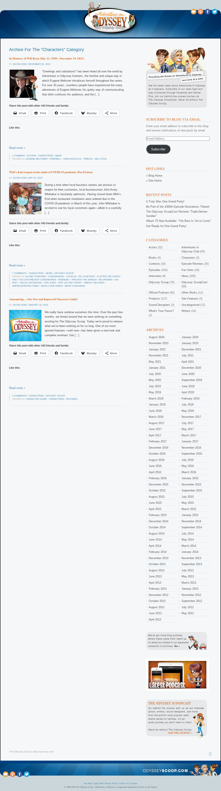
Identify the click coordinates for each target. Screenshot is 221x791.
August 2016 (156, 460)
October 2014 (157, 527)
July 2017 (188, 423)
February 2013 (158, 588)
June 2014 (155, 539)
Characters (45, 155)
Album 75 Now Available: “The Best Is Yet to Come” (178, 220)
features (71, 399)
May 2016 (188, 466)
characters (56, 399)
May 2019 (155, 392)
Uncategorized (190, 304)
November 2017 (191, 416)
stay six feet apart (70, 282)
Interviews (155, 276)
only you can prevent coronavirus (34, 279)
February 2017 (158, 441)
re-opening (106, 279)
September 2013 (192, 564)
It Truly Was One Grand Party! (165, 201)
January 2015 (190, 515)
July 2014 (188, 533)
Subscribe (158, 149)
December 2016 (158, 447)
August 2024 (156, 337)
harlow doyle (72, 159)
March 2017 (189, 435)
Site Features (190, 298)
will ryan (100, 159)
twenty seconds (94, 282)
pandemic (63, 279)
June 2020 (188, 374)
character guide (36, 399)
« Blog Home (154, 175)
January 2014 (190, 551)
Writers (186, 310)
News (58, 155)
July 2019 (155, 386)
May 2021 (155, 361)
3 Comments (19, 396)
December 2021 (191, 349)
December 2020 (191, 367)
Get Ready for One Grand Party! (166, 226)
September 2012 (192, 601)
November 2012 (191, 595)
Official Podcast (159, 292)
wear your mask (75, 286)
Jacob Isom (19, 64)
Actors (31, 155)
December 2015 (158, 484)
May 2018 (188, 410)
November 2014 (191, 521)
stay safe (50, 282)
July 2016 (188, 460)
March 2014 (189, 545)
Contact (134, 783)
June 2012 (155, 613)
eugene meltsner (36, 159)
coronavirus (56, 276)
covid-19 (71, 276)
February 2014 (158, 551)
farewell (55, 159)
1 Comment (18, 155)
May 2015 (188, 502)
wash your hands (52, 286)
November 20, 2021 (39, 64)
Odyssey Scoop (64, 273)
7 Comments (19, 273)
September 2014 (192, 527)
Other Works (189, 292)
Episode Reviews (192, 263)
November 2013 (191, 558)
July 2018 (188, 404)
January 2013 (190, 588)
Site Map (88, 783)
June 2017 (155, 429)
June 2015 (155, 502)
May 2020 (155, 380)
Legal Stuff (98, 783)
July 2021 (188, 355)
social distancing (31, 282)
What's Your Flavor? (161, 310)
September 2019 (192, 380)
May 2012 (188, 613)
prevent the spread (84, 279)
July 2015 (188, 496)
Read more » (17, 147)
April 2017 (155, 435)
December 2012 (158, 595)
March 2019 (156, 398)
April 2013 (155, 582)
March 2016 (189, 472)
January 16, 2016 (38, 305)
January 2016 (190, 478)
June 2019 (188, 386)
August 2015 (156, 496)
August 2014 (156, 533)
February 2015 (158, 515)
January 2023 (190, 343)
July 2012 (188, 607)
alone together (36, 276)
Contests (154, 263)
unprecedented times (25, 286)
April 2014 (155, 545)
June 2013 (155, 576)
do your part (87, 276)
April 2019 (188, 392)
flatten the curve (108, 276)
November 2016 (191, 447)
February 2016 (158, 478)
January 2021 (157, 367)
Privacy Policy (111, 783)
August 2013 (156, 570)
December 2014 (158, 521)
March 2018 (156, 416)
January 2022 (157, 349)
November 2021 (158, 355)
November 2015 (191, 484)
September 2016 (192, 453)
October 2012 (157, 601)
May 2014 (188, 539)
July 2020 (155, 374)
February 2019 (190, 398)
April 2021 (188, 361)
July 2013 (188, 570)
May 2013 (188, 576)
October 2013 (157, 564)
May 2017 (188, 429)
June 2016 (155, 466)
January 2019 (157, 404)
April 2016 (155, 472)
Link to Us (124, 783)
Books (153, 257)
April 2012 (155, 619)
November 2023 (158, 343)
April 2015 (155, 509)
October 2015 (157, 490)
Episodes (154, 270)
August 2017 (156, 423)
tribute (88, 159)
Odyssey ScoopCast (194, 282)
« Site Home (154, 180)
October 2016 (157, 453)
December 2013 (158, 558)
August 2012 (156, 607)
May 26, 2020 (35, 178)
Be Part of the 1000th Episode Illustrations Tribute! (178, 206)
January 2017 (190, 441)
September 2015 (192, 490)
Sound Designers (159, 304)
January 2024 (190, 337)
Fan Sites (188, 270)
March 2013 (189, 582)
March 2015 (189, 509)
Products (154, 298)
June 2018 (155, 410)
